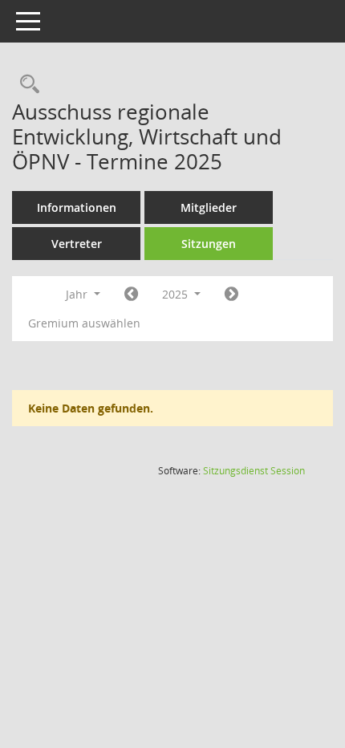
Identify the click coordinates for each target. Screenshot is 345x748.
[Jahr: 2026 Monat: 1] (231, 294)
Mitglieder (209, 207)
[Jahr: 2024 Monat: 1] (131, 294)
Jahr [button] (78, 294)
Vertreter (76, 243)
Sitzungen (208, 243)
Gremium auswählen (84, 323)
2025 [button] (176, 294)
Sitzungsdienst (254, 471)
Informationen (76, 207)
